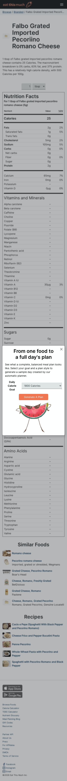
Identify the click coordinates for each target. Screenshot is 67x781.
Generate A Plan (33, 397)
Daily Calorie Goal (12, 385)
